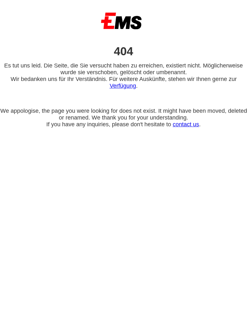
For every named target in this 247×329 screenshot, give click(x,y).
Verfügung (123, 86)
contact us (186, 124)
